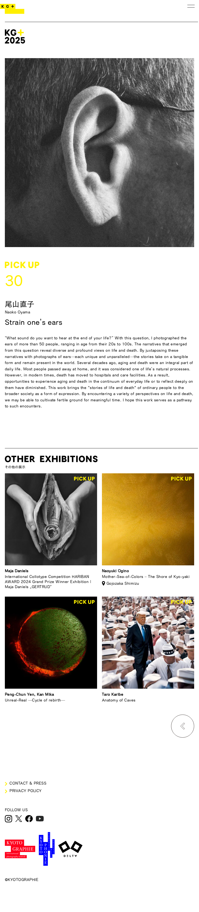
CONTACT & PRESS (27, 783)
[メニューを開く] (191, 6)
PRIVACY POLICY (25, 791)
